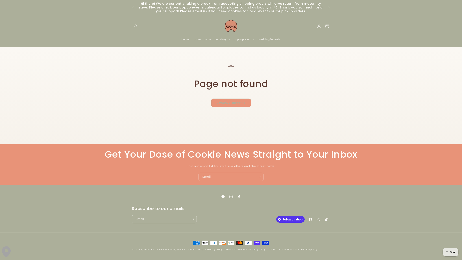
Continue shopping (231, 103)
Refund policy (196, 249)
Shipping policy (256, 249)
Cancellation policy (306, 249)
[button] (136, 26)
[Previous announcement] (133, 7)
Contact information (280, 249)
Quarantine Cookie (152, 249)
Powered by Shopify (174, 249)
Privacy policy (215, 249)
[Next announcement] (329, 7)
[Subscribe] (259, 177)
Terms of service (235, 249)
